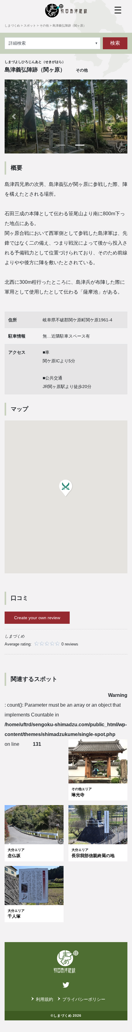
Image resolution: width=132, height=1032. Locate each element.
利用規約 (44, 999)
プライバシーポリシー (83, 999)
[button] (14, 116)
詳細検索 (17, 43)
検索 (115, 43)
